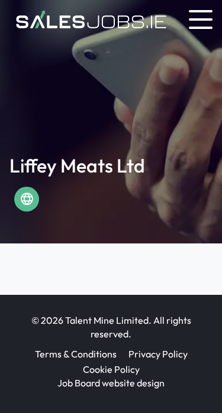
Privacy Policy (158, 354)
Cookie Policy (111, 369)
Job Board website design (111, 383)
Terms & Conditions (76, 354)
